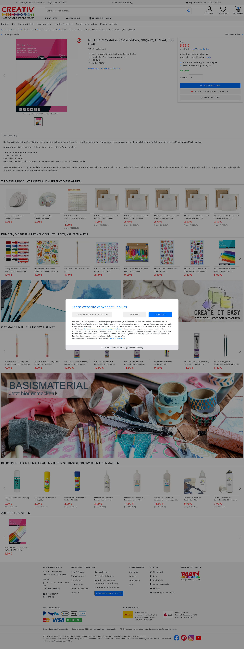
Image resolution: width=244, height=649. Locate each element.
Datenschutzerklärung (119, 347)
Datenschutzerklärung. (117, 338)
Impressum (105, 347)
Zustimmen (160, 314)
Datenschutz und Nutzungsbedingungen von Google (103, 329)
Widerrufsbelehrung (135, 347)
